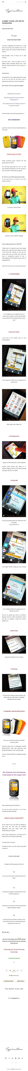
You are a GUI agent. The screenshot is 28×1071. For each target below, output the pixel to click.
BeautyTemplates (17, 1069)
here (22, 864)
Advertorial (16, 975)
